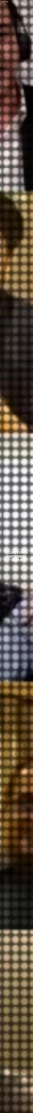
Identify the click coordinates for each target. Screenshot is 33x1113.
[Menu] (30, 1)
